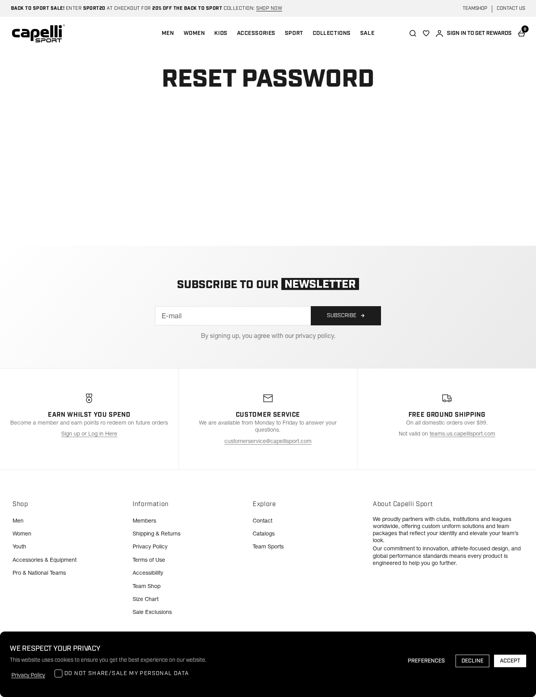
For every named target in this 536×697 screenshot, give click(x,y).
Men (18, 520)
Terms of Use (149, 559)
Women (22, 533)
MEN (168, 33)
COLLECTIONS (332, 33)
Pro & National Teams (39, 572)
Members (144, 520)
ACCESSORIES (256, 33)
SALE (367, 33)
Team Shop (146, 586)
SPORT (294, 33)
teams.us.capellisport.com (462, 433)
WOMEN (194, 33)
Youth (19, 546)
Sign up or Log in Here (89, 433)
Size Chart (146, 599)
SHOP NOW (269, 8)
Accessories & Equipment (45, 559)
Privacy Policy (150, 546)
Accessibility (148, 572)
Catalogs (264, 533)
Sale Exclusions (152, 611)
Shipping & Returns (156, 533)
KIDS (220, 33)
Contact (262, 520)
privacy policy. (315, 335)
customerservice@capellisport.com (268, 441)
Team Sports (268, 546)
